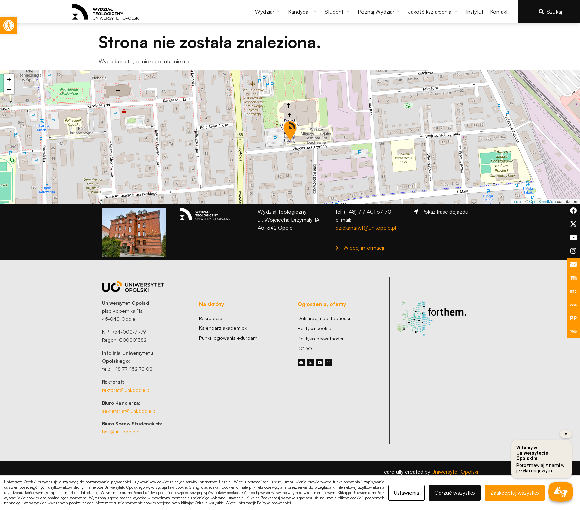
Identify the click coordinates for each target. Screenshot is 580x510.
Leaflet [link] (517, 201)
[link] (8, 25)
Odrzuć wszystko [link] (454, 492)
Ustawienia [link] (406, 492)
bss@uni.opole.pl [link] (121, 431)
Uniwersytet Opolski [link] (455, 471)
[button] (268, 11)
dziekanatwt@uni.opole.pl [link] (366, 227)
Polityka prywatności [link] (274, 503)
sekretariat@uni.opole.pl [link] (129, 411)
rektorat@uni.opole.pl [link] (126, 390)
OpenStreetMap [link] (542, 201)
